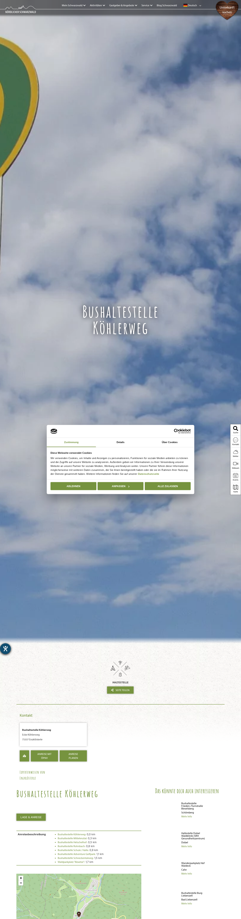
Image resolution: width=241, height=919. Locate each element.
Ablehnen (73, 486)
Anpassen (118, 486)
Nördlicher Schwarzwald (17, 13)
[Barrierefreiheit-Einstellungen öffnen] (5, 648)
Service (145, 5)
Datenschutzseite (148, 473)
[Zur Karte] (24, 756)
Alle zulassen (168, 486)
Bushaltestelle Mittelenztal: (72, 838)
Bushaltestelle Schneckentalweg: (75, 858)
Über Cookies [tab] (170, 442)
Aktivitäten (96, 5)
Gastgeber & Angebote (121, 5)
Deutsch (192, 5)
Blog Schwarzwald (167, 5)
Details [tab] (121, 442)
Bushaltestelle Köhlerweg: (72, 834)
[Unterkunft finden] (226, 17)
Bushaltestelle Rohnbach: (71, 846)
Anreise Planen (73, 756)
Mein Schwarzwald (72, 5)
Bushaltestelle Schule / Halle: (73, 850)
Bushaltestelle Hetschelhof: (72, 842)
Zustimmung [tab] (71, 442)
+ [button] (21, 878)
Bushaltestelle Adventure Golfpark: (77, 854)
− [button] (21, 883)
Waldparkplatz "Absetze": (71, 861)
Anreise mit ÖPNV (44, 756)
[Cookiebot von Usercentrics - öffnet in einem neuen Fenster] (176, 431)
